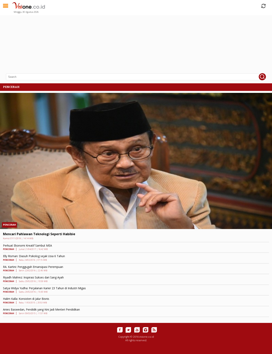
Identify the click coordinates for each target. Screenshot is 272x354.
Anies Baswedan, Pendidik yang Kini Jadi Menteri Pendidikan (41, 309)
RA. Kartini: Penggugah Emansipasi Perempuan (33, 267)
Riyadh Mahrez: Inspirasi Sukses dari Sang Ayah (33, 277)
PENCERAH (9, 224)
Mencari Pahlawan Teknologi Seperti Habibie (39, 234)
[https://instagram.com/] (146, 330)
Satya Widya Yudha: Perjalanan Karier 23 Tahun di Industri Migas (44, 288)
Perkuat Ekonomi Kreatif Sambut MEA (27, 245)
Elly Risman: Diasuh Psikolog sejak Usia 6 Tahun (34, 256)
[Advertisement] (119, 42)
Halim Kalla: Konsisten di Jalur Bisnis (26, 299)
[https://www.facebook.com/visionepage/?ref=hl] (120, 330)
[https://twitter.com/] (128, 330)
